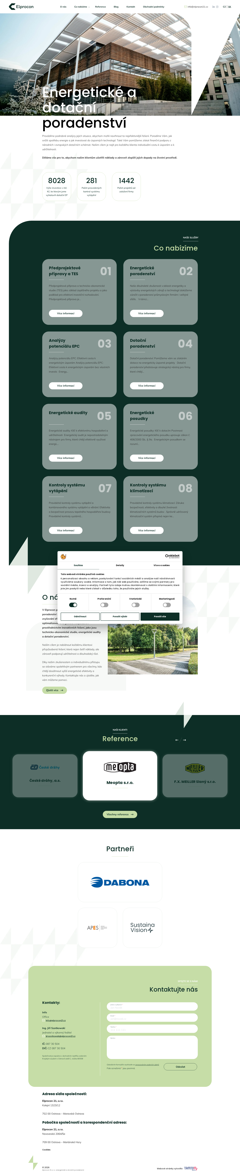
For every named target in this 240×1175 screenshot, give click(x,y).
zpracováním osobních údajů (147, 1065)
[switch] (104, 605)
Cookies (46, 1149)
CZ (224, 6)
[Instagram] (213, 6)
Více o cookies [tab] (162, 565)
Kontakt (131, 6)
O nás (63, 6)
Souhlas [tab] (78, 565)
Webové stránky (165, 1168)
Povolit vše (160, 616)
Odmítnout (80, 616)
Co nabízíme (80, 6)
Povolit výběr (120, 616)
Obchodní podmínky (153, 6)
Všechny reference (118, 814)
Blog (116, 6)
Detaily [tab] (120, 565)
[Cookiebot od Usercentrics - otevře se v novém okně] (167, 556)
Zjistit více (52, 690)
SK (229, 6)
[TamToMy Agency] (191, 1168)
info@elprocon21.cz (198, 6)
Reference (100, 6)
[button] (144, 1096)
